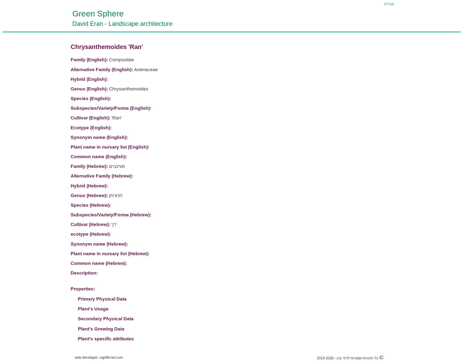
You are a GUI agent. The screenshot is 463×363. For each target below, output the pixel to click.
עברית (389, 4)
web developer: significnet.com (99, 357)
